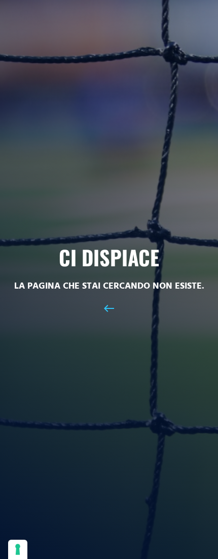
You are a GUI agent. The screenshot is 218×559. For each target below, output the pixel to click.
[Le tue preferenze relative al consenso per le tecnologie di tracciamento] (17, 549)
